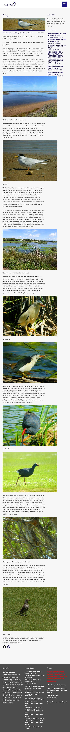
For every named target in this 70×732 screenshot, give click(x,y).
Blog (5, 15)
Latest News (51, 30)
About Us (6, 668)
